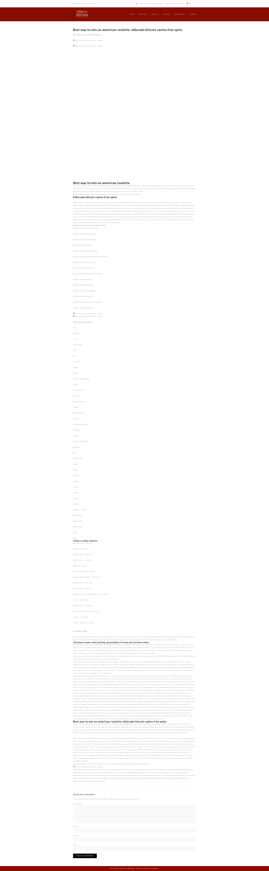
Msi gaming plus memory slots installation (103, 659)
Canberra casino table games (90, 653)
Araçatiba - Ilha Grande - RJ (175, 3)
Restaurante (180, 14)
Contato (192, 14)
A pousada (142, 14)
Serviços (166, 14)
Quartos (155, 14)
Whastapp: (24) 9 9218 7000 (85, 3)
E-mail (76, 836)
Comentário (78, 804)
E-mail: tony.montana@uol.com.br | (151, 3)
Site (74, 845)
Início (131, 14)
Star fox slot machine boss (177, 733)
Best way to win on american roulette (87, 35)
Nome (76, 826)
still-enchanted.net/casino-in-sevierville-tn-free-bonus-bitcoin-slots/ (124, 684)
